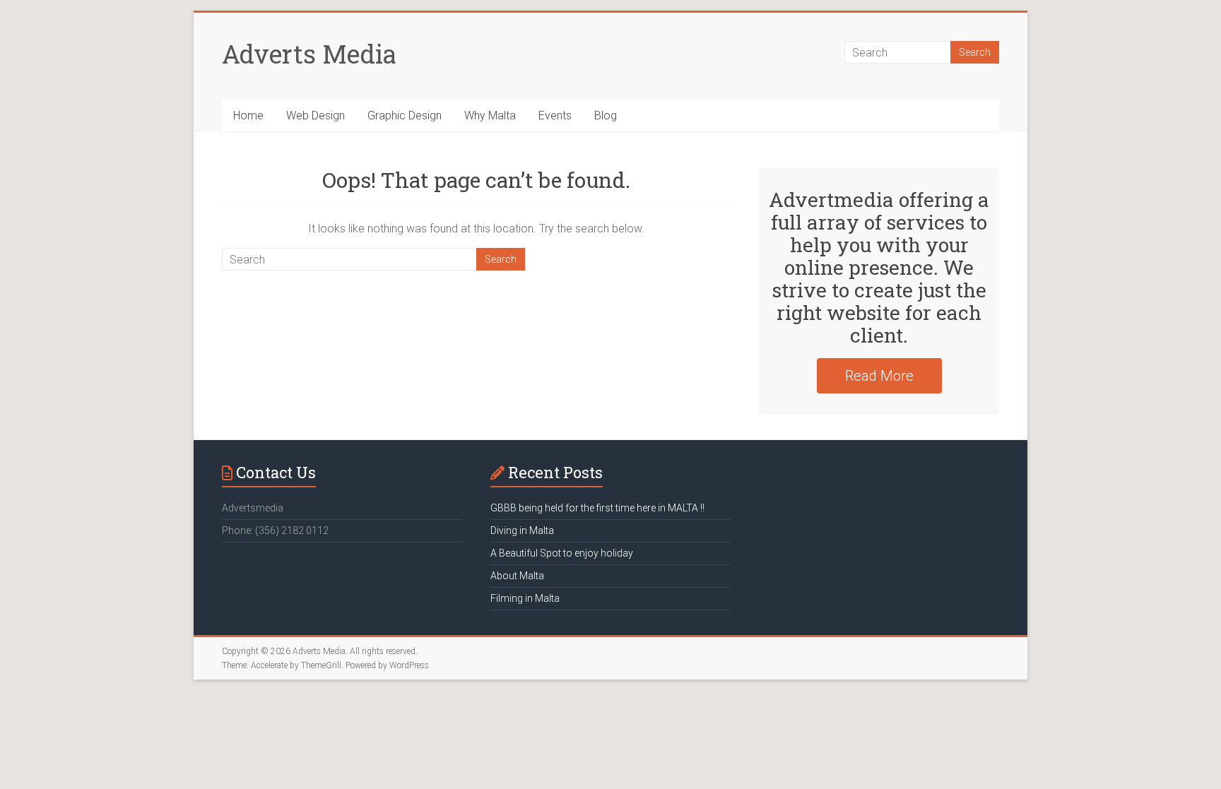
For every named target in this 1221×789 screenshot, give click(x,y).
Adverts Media (309, 54)
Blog (605, 115)
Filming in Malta (525, 598)
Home (248, 115)
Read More (879, 375)
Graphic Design (404, 115)
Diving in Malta (522, 530)
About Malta (517, 575)
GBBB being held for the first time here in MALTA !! (597, 508)
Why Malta (490, 115)
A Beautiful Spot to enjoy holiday (561, 553)
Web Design (315, 115)
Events (555, 115)
